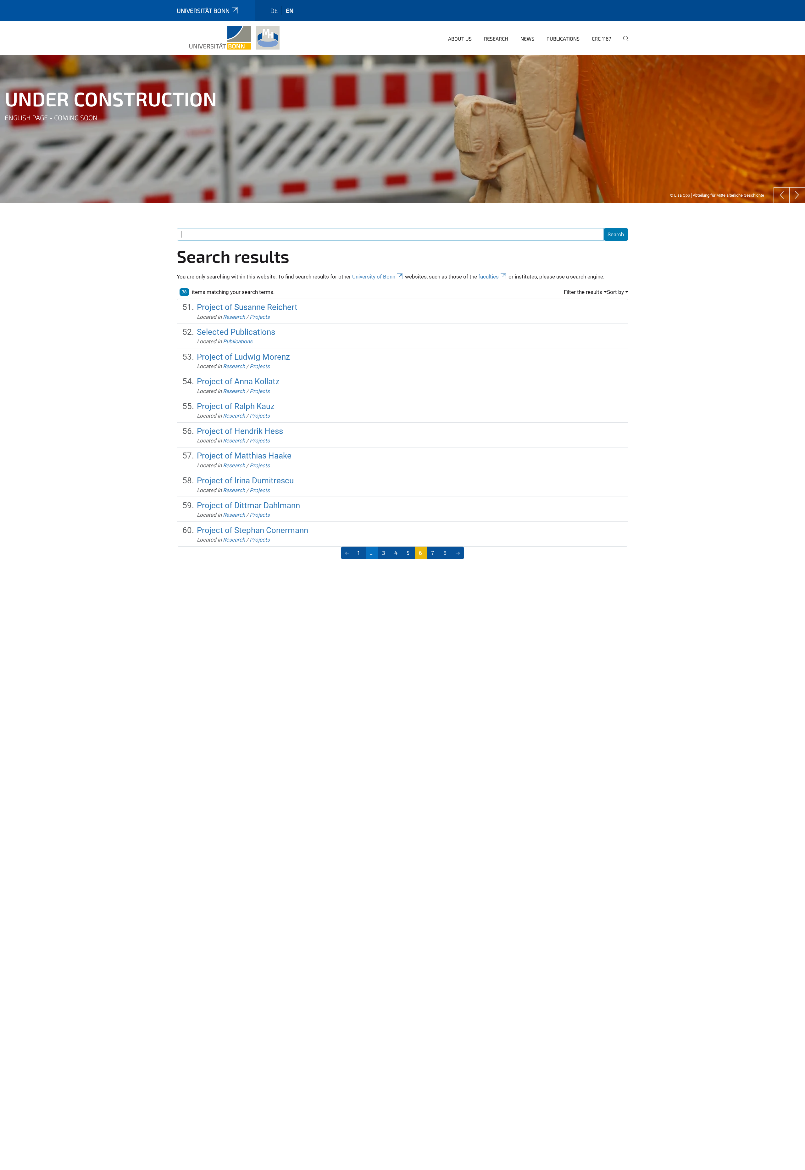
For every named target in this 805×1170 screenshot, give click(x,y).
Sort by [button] (615, 292)
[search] (623, 43)
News (527, 39)
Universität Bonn (203, 10)
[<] (347, 553)
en (289, 10)
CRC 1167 (601, 39)
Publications (563, 39)
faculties (488, 276)
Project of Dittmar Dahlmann (248, 505)
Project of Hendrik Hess (240, 431)
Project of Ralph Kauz (236, 406)
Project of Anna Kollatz (238, 381)
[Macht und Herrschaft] (235, 38)
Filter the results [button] (583, 292)
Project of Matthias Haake (244, 455)
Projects (260, 317)
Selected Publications (236, 332)
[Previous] (781, 195)
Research (496, 39)
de (274, 10)
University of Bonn (373, 276)
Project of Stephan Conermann (252, 530)
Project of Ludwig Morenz (243, 357)
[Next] (797, 195)
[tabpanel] (402, 129)
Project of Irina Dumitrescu (245, 480)
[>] (458, 553)
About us (460, 39)
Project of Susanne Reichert (247, 307)
